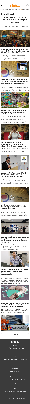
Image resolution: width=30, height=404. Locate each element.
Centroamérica (14, 359)
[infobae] (15, 5)
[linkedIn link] (23, 348)
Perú (9, 359)
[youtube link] (16, 348)
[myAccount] (27, 6)
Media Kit (15, 383)
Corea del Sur (11, 9)
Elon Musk (17, 9)
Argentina (6, 379)
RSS (15, 363)
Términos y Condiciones (9, 391)
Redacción (12, 371)
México (5, 359)
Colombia (11, 356)
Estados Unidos (22, 356)
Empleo (18, 371)
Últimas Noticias (23, 359)
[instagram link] (13, 348)
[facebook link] (7, 348)
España (16, 356)
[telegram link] (20, 348)
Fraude (5, 9)
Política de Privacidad (21, 391)
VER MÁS (15, 334)
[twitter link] (10, 348)
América (6, 356)
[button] (2, 5)
